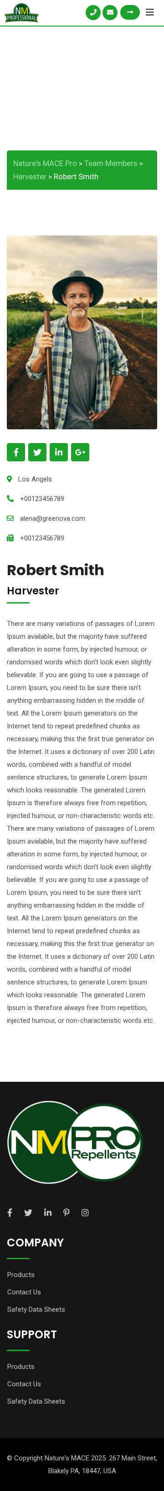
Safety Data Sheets (36, 1309)
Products (21, 1275)
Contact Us (24, 1292)
